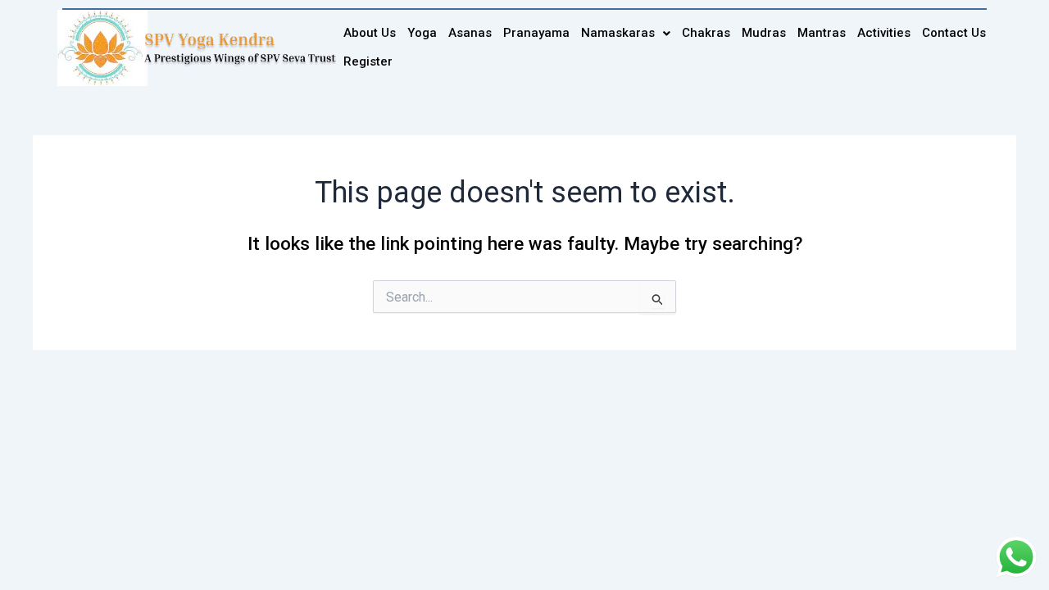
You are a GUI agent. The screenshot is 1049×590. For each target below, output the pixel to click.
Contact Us (954, 32)
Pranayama (536, 32)
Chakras (706, 32)
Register (368, 61)
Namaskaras (618, 32)
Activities (883, 32)
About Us (369, 32)
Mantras (821, 32)
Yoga (422, 32)
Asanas (470, 32)
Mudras (764, 32)
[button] (625, 33)
